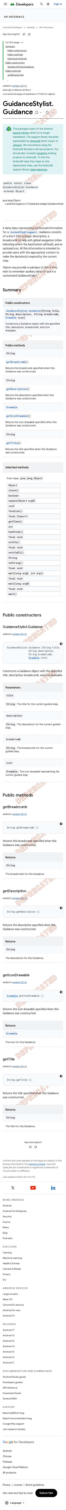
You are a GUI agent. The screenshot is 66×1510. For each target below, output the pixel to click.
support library (21, 132)
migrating (42, 153)
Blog (5, 1232)
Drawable (11, 317)
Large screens (10, 1293)
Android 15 (8, 1340)
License (18, 1484)
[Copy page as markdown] (48, 112)
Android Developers (12, 27)
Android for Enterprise (14, 1211)
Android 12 (8, 1357)
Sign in (58, 4)
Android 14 (9, 1346)
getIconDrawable (17, 416)
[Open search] (42, 4)
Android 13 (8, 1351)
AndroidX (35, 141)
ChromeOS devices (13, 1304)
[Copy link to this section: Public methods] (36, 795)
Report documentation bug (17, 1418)
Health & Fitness (11, 1263)
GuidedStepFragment (23, 232)
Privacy (6, 1274)
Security (7, 1216)
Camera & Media (12, 1268)
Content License (36, 1164)
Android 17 (8, 1329)
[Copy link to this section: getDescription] (29, 891)
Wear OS (7, 1299)
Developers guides (13, 1382)
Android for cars (11, 1310)
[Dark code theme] (61, 644)
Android (7, 1205)
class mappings (38, 169)
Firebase (7, 1461)
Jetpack (17, 145)
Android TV (9, 1315)
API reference (14, 16)
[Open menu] (5, 4)
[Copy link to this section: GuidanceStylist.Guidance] (46, 627)
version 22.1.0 (19, 85)
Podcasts (7, 1238)
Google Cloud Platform (15, 1467)
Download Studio (12, 1393)
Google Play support (13, 1423)
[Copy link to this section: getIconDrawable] (32, 975)
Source (6, 1221)
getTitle (12, 443)
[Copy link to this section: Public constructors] (44, 615)
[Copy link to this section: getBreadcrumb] (30, 807)
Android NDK (10, 1398)
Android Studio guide (14, 1376)
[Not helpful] (29, 34)
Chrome (7, 1456)
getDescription (16, 389)
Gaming (7, 1252)
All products (9, 1472)
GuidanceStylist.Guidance (23, 310)
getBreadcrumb (15, 362)
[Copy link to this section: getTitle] (18, 1059)
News (6, 1227)
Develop (31, 27)
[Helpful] (24, 34)
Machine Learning (12, 1257)
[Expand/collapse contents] (22, 42)
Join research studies (14, 1429)
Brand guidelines (35, 1484)
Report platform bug (13, 1412)
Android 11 (8, 1362)
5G (4, 1279)
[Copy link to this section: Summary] (24, 290)
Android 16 (9, 1335)
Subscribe (46, 1493)
